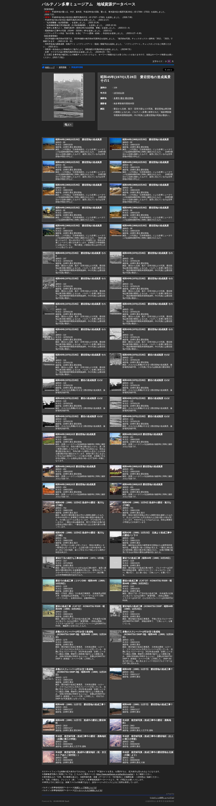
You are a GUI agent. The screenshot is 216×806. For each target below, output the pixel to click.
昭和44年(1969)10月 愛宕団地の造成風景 (76, 434)
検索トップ (50, 67)
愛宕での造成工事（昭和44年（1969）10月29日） (147, 558)
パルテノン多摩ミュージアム (162, 798)
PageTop (171, 794)
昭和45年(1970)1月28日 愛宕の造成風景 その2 (146, 354)
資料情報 (62, 67)
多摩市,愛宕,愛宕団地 (123, 98)
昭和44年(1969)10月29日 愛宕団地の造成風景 (79, 139)
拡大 (70, 125)
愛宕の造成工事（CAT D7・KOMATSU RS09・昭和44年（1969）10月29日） (147, 582)
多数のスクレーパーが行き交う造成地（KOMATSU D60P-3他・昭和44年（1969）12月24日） (81, 634)
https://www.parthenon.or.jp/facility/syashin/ (115, 774)
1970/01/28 (119, 93)
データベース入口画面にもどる (88, 790)
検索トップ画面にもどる (85, 787)
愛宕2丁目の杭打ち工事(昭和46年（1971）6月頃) (80, 558)
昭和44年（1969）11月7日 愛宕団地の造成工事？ (148, 669)
